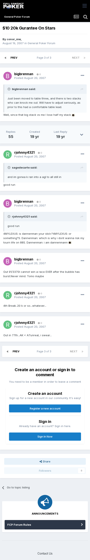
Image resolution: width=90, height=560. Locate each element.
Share (46, 461)
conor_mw (14, 39)
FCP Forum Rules (19, 524)
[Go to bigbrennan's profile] (7, 76)
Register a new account (45, 408)
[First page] (5, 58)
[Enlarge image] (73, 114)
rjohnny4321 (24, 152)
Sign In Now (45, 436)
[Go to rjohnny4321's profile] (7, 154)
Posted (30, 78)
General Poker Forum (41, 43)
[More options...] (82, 75)
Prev (13, 57)
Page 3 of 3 (45, 57)
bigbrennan (23, 74)
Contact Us (45, 553)
